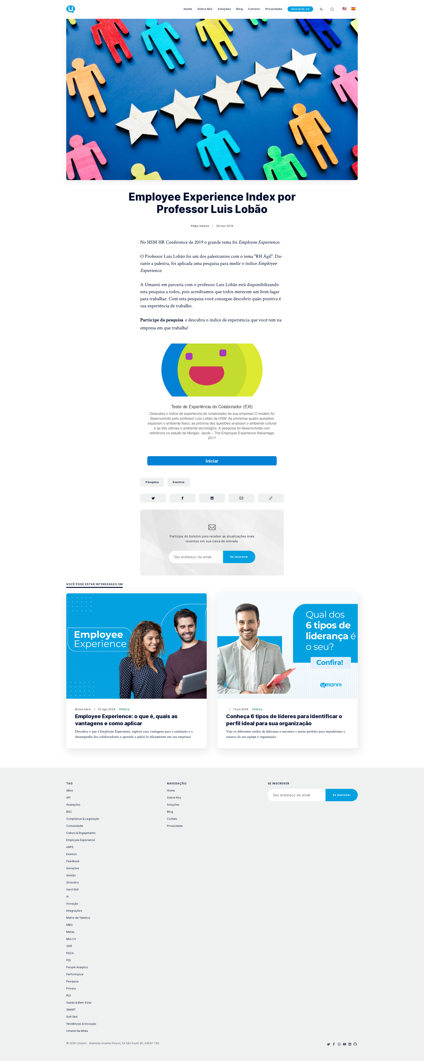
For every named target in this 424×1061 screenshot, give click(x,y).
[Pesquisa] (332, 9)
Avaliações (73, 804)
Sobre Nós (205, 9)
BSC (69, 811)
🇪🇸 (353, 8)
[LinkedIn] (349, 1044)
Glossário (72, 882)
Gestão (71, 875)
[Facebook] (334, 1044)
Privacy (71, 988)
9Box (69, 790)
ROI (68, 995)
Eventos (179, 482)
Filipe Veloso (200, 226)
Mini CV (71, 939)
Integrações (74, 910)
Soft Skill (72, 1016)
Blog (239, 9)
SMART (71, 1009)
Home (188, 9)
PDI (68, 960)
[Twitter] (328, 1044)
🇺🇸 (344, 8)
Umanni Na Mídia (77, 1031)
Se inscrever (239, 556)
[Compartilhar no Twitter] (153, 498)
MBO (69, 924)
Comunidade (74, 826)
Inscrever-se (300, 9)
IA (67, 896)
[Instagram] (339, 1044)
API (68, 797)
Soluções (224, 9)
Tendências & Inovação (81, 1023)
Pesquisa (152, 482)
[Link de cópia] (271, 498)
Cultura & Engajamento (81, 833)
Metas (70, 932)
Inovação (72, 903)
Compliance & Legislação (82, 818)
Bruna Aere (83, 709)
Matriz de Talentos (78, 917)
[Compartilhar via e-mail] (241, 498)
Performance (74, 974)
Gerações (72, 868)
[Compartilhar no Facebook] (182, 498)
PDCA (70, 953)
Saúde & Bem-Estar (79, 1002)
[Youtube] (344, 1044)
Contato (254, 9)
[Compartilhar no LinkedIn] (212, 498)
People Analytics (77, 967)
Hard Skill (72, 889)
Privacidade (273, 9)
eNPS (70, 847)
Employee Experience (80, 840)
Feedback (73, 861)
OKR (69, 946)
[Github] (355, 1044)
